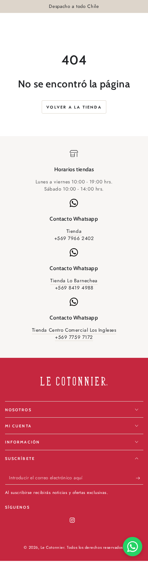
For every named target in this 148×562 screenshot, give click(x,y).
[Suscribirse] (139, 478)
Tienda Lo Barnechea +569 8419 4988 (73, 284)
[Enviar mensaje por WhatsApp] (132, 546)
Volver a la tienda (74, 107)
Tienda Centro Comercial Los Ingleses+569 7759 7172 (74, 334)
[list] (74, 245)
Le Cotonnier (52, 547)
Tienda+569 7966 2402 (74, 235)
